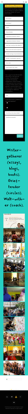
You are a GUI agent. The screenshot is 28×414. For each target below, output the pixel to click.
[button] (10, 389)
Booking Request (13, 6)
